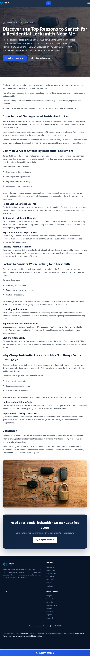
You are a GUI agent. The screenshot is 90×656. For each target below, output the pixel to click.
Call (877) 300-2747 (16, 58)
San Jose (49, 596)
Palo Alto (49, 612)
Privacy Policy (80, 633)
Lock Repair (50, 583)
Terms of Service (9, 636)
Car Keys (49, 586)
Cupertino (49, 615)
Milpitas (49, 608)
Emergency (50, 567)
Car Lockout (50, 570)
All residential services (40, 58)
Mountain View (51, 605)
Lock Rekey (50, 576)
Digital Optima (36, 636)
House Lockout (51, 573)
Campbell (49, 618)
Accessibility (20, 636)
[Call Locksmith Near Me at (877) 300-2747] (48, 3)
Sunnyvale (49, 599)
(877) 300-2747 (23, 633)
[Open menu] (88, 3)
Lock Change (50, 580)
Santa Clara (50, 602)
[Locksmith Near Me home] (5, 3)
